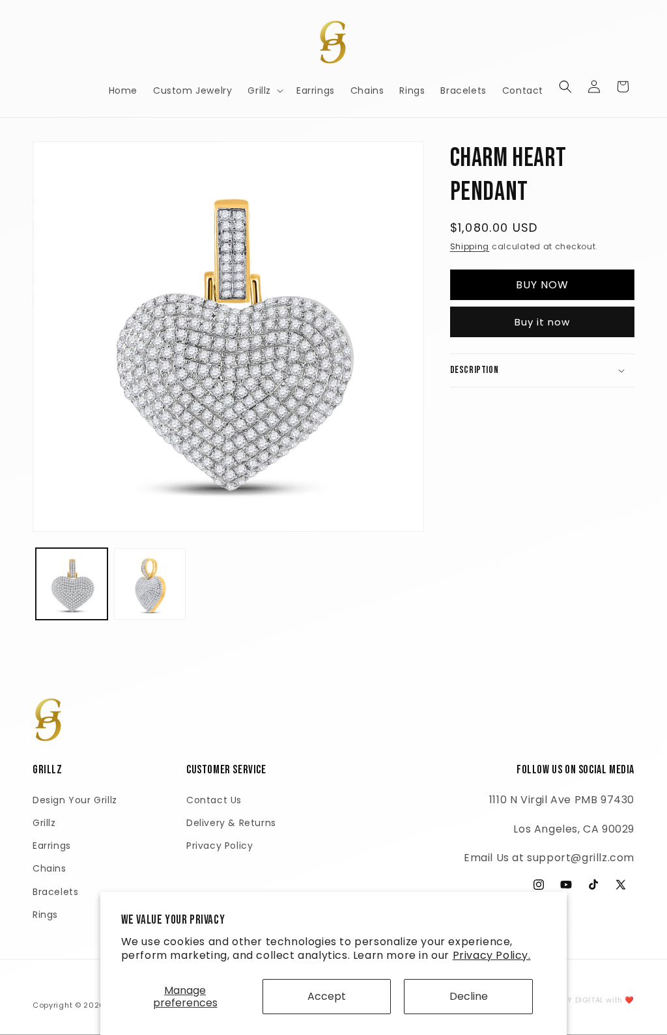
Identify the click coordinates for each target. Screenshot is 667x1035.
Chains (49, 868)
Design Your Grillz (75, 800)
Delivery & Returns (231, 822)
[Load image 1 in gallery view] (71, 584)
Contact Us (214, 800)
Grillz (44, 822)
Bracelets (55, 891)
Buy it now (542, 322)
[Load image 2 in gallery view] (150, 584)
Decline (468, 996)
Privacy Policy (219, 845)
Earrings (52, 845)
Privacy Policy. (492, 955)
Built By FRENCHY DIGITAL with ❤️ (570, 1000)
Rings (45, 914)
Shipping (470, 246)
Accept (326, 996)
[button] (264, 90)
